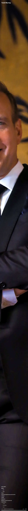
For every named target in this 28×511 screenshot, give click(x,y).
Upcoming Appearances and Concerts (8, 494)
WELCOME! (3, 486)
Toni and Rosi (4, 505)
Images (2, 497)
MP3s (3, 491)
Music (2, 488)
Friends (4, 503)
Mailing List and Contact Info (6, 500)
